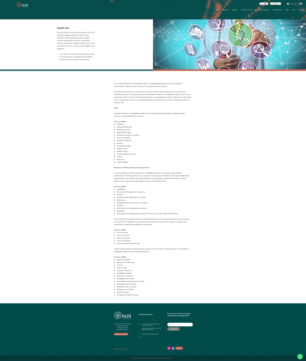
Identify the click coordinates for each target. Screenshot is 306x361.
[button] (300, 3)
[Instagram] (168, 348)
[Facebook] (172, 348)
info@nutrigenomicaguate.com (150, 334)
